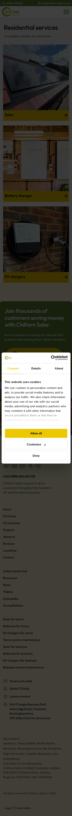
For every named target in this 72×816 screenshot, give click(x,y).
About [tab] (59, 368)
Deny (36, 455)
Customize (34, 444)
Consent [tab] (13, 368)
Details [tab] (36, 368)
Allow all (36, 433)
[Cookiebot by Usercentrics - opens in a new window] (51, 357)
